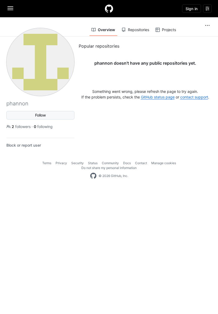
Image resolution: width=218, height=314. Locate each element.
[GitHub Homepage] (93, 175)
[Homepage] (109, 8)
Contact (141, 163)
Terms (46, 163)
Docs (127, 163)
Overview (106, 29)
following (43, 126)
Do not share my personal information (109, 168)
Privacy (61, 163)
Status (93, 163)
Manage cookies (163, 163)
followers (22, 126)
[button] (207, 25)
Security (77, 163)
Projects (169, 29)
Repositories (138, 29)
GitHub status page (158, 97)
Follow (40, 115)
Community (110, 163)
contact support (194, 97)
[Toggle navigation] (10, 8)
